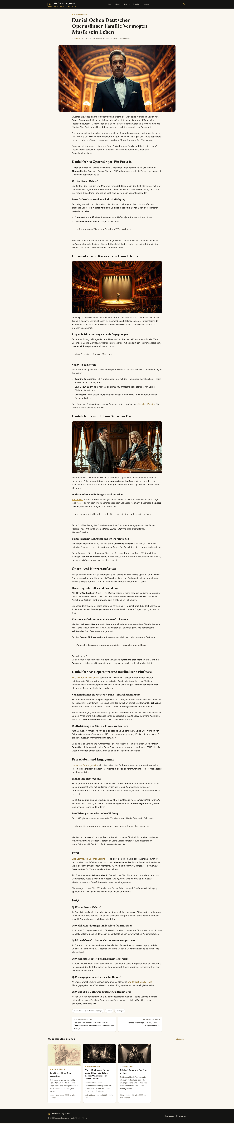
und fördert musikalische (139, 982)
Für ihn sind (77, 499)
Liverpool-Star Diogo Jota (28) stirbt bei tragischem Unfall (143, 1023)
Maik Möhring (90, 1095)
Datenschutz (181, 1116)
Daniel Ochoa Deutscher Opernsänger (87, 1011)
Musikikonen (80, 14)
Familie (109, 1011)
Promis (136, 4)
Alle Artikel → (181, 1039)
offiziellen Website (146, 404)
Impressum (169, 1116)
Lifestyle (145, 4)
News (117, 4)
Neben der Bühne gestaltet (85, 765)
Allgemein (127, 1066)
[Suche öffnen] (183, 4)
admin (77, 38)
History (126, 4)
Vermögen (120, 1011)
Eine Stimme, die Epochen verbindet (89, 859)
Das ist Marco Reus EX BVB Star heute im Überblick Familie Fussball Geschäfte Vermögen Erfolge (94, 1024)
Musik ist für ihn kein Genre (85, 677)
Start (110, 4)
